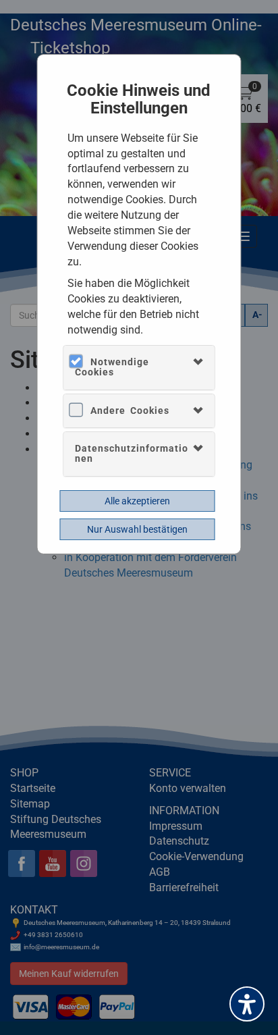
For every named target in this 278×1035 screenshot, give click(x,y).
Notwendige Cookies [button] (112, 366)
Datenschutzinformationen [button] (131, 453)
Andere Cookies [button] (129, 410)
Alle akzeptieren (137, 501)
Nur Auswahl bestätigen (137, 529)
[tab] (139, 368)
